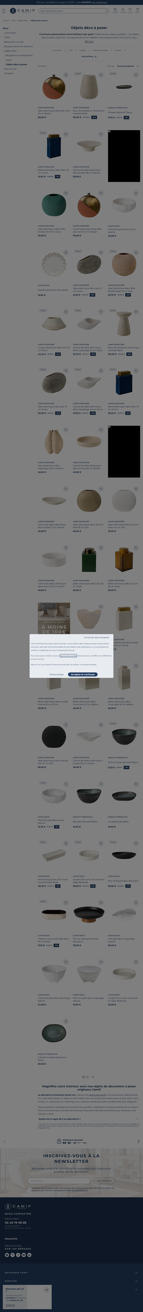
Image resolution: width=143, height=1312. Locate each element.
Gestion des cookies (68, 656)
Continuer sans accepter (96, 637)
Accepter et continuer (83, 674)
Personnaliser (57, 674)
